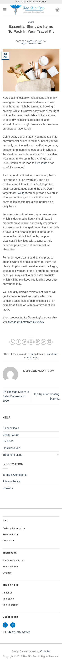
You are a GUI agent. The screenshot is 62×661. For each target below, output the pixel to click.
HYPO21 (8, 441)
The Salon (8, 598)
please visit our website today (26, 322)
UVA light (21, 193)
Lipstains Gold (11, 448)
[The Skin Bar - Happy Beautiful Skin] (27, 9)
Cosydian (45, 651)
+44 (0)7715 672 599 (19, 632)
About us (7, 592)
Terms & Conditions (15, 474)
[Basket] (57, 9)
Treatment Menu (12, 454)
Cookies (8, 488)
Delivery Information (14, 528)
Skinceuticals (11, 428)
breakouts (41, 163)
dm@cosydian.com (31, 43)
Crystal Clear (11, 434)
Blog (31, 22)
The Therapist (10, 604)
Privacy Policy (11, 481)
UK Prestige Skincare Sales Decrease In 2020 (16, 396)
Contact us (8, 540)
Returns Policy (10, 534)
